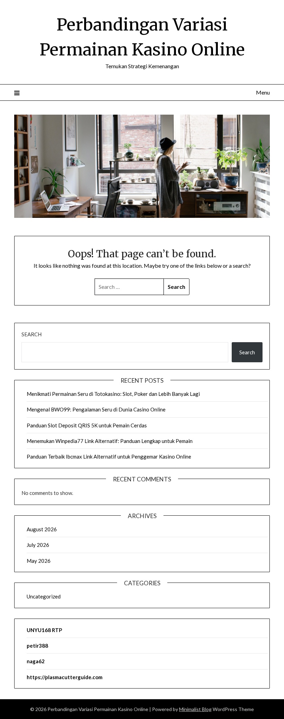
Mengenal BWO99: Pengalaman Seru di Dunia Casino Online (96, 409)
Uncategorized (44, 596)
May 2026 (39, 561)
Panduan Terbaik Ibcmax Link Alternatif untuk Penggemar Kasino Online (109, 456)
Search (31, 334)
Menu (263, 92)
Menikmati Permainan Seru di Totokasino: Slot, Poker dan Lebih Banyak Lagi (113, 394)
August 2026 (42, 529)
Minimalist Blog (195, 709)
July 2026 (38, 545)
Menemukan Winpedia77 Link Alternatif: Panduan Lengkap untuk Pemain (110, 441)
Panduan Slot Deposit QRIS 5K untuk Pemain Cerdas (87, 425)
